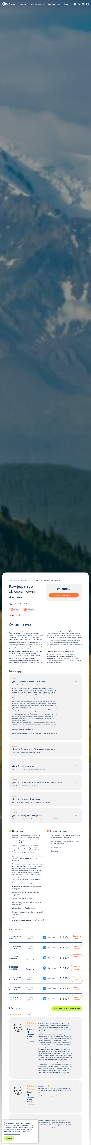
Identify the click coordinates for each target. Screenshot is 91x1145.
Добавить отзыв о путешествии (68, 1008)
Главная (12, 580)
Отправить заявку (63, 595)
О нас (66, 4)
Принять (9, 1138)
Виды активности (37, 4)
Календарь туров (54, 4)
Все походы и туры (24, 580)
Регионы (23, 4)
